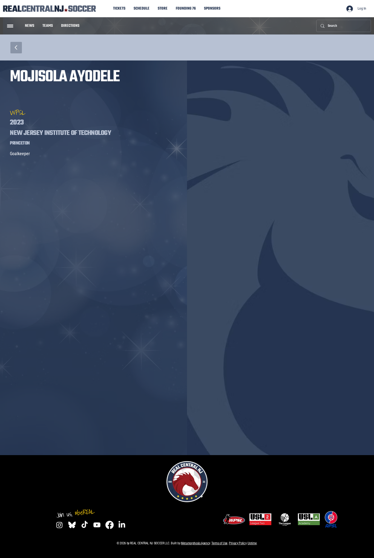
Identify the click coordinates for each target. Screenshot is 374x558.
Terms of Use (219, 543)
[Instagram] (59, 525)
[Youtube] (97, 525)
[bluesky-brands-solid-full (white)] (72, 525)
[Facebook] (109, 525)
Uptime (252, 543)
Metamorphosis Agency (195, 543)
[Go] (10, 26)
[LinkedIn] (122, 525)
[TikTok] (84, 525)
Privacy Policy (237, 543)
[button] (212, 9)
